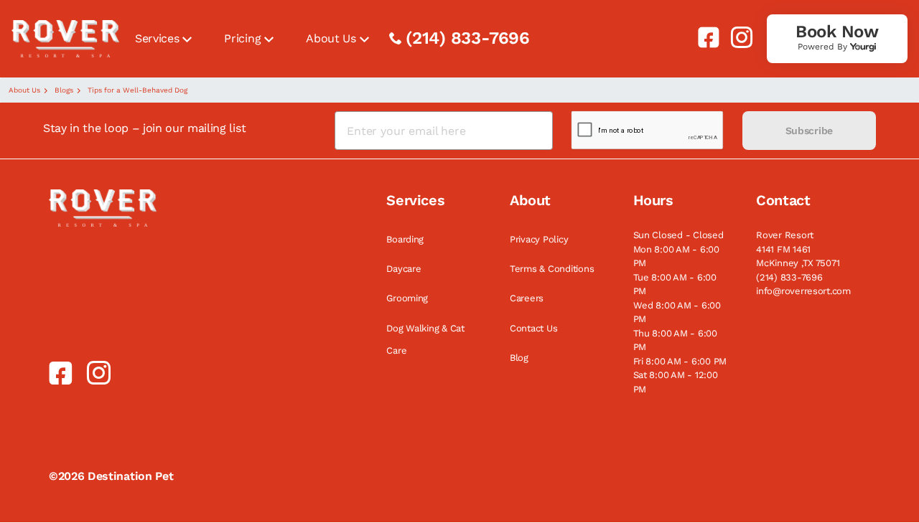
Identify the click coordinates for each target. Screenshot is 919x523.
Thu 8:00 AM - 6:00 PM (675, 340)
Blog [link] (519, 357)
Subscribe (809, 130)
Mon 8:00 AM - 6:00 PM (676, 256)
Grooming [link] (407, 298)
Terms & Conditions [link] (552, 268)
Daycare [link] (403, 268)
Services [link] (157, 38)
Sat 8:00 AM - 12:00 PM (675, 382)
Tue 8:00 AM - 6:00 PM (675, 284)
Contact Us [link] (533, 328)
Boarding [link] (405, 239)
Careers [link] (527, 298)
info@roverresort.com (803, 291)
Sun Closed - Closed (678, 235)
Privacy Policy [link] (539, 239)
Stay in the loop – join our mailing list (144, 128)
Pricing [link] (242, 38)
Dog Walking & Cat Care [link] (425, 339)
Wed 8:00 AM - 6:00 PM (677, 312)
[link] (702, 37)
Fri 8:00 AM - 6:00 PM (680, 361)
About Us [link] (330, 38)
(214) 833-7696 (468, 38)
